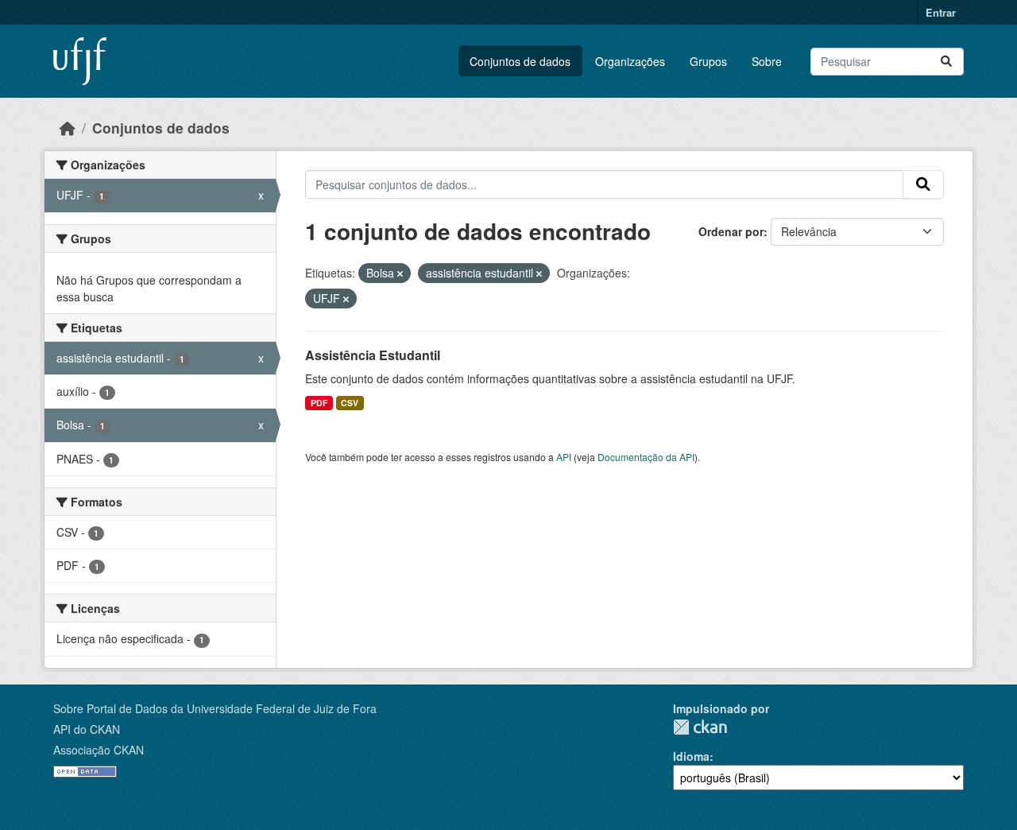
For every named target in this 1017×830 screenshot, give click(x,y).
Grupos (708, 61)
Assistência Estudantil (372, 355)
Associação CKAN (98, 750)
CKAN (700, 727)
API (563, 456)
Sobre (767, 61)
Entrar (941, 12)
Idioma (691, 756)
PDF (319, 403)
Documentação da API (645, 456)
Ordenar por (731, 231)
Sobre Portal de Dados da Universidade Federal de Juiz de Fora (215, 708)
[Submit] (946, 62)
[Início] (67, 128)
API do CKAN (86, 729)
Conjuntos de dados (520, 61)
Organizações (630, 61)
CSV (349, 403)
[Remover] (400, 273)
